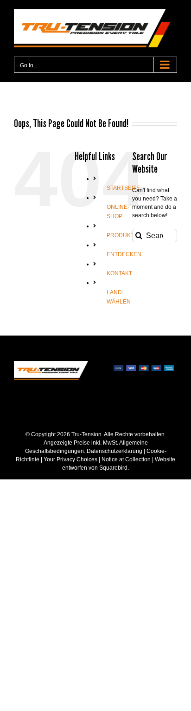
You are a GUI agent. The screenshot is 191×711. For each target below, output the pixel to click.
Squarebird (112, 468)
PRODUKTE (122, 235)
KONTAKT (119, 273)
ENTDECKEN (124, 254)
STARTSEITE (123, 188)
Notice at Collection (126, 459)
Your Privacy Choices (70, 459)
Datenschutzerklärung (114, 451)
